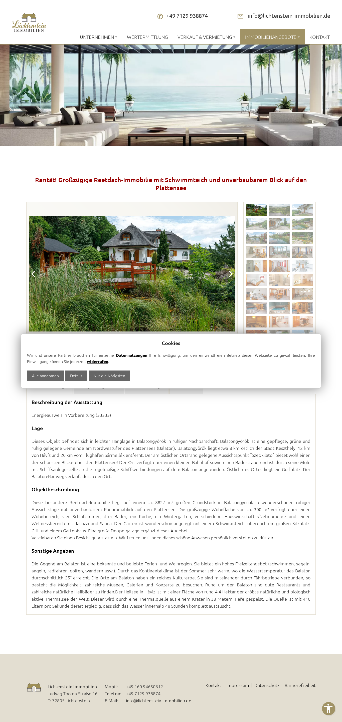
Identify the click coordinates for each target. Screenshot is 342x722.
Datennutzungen (131, 355)
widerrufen (97, 361)
